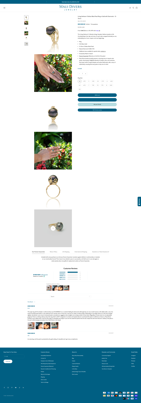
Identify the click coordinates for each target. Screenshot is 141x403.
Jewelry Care (104, 358)
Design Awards (75, 366)
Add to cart (97, 95)
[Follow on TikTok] (19, 387)
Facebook (133, 358)
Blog (73, 358)
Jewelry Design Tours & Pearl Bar (79, 371)
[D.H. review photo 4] (54, 325)
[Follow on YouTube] (15, 387)
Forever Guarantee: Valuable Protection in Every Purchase (70, 1)
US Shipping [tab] (65, 252)
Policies (42, 371)
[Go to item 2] (26, 23)
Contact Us (43, 358)
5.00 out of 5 (44, 274)
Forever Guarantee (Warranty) (47, 366)
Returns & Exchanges (45, 374)
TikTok (132, 363)
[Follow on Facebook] (4, 387)
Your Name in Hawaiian (107, 369)
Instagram (133, 355)
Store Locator (44, 379)
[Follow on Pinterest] (12, 387)
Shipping (43, 377)
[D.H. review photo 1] (31, 325)
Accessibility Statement (46, 355)
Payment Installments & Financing (48, 369)
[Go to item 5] (26, 39)
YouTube (133, 366)
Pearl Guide (104, 361)
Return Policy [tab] (53, 252)
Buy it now (97, 99)
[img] (31, 306)
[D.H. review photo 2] (39, 325)
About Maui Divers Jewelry (77, 355)
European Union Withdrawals (47, 361)
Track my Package (44, 382)
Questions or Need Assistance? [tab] (100, 252)
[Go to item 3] (26, 28)
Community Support (106, 355)
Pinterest (133, 361)
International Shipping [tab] (81, 252)
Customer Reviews (76, 363)
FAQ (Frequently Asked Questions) (48, 363)
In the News (74, 369)
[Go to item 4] (26, 33)
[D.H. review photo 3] (47, 325)
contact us (103, 51)
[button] (81, 24)
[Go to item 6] (26, 44)
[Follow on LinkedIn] (23, 387)
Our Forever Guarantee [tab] (38, 252)
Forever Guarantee (83, 56)
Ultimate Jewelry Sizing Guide (108, 366)
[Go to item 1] (26, 17)
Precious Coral (105, 363)
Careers (73, 361)
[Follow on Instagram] (8, 387)
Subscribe (8, 361)
